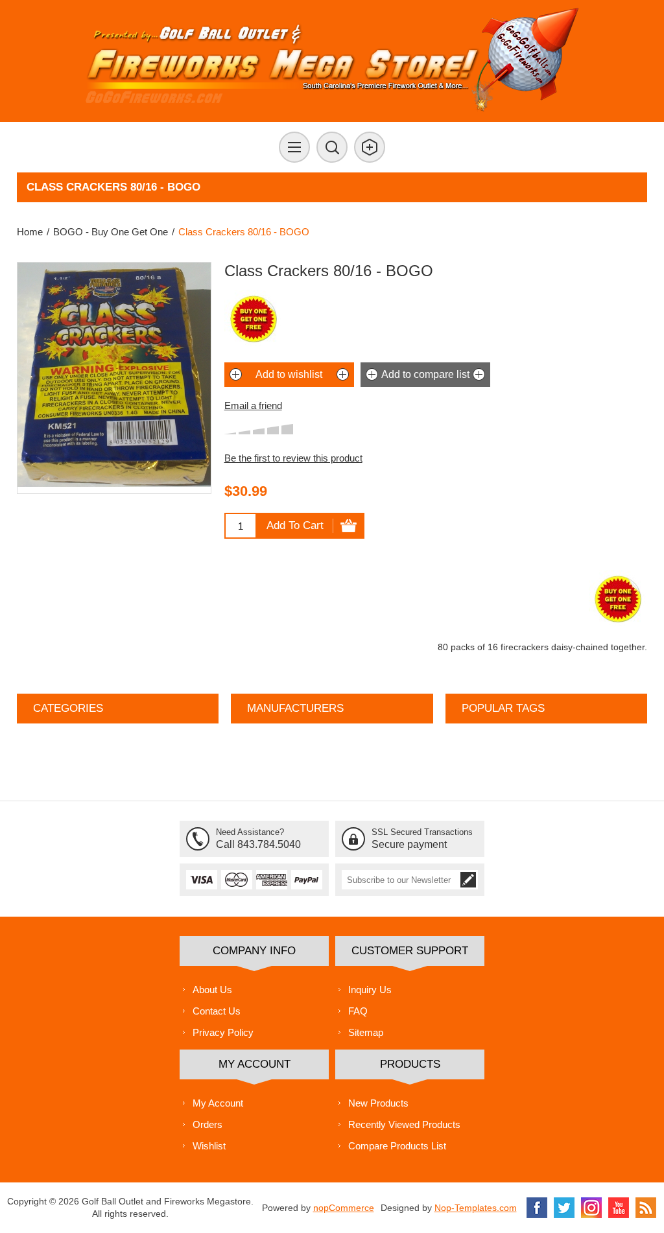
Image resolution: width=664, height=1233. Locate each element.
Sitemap (365, 1032)
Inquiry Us (370, 989)
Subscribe (468, 879)
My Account (218, 1103)
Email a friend (253, 405)
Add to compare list (425, 374)
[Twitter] (564, 1207)
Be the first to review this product (293, 458)
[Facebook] (537, 1207)
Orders (207, 1124)
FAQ (358, 1010)
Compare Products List (397, 1145)
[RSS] (645, 1207)
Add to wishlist (288, 374)
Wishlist (209, 1145)
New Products (378, 1103)
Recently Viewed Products (404, 1124)
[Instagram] (591, 1207)
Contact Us (217, 1010)
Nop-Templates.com (475, 1208)
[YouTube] (618, 1207)
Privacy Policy (223, 1032)
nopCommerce (343, 1208)
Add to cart (295, 525)
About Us (212, 989)
